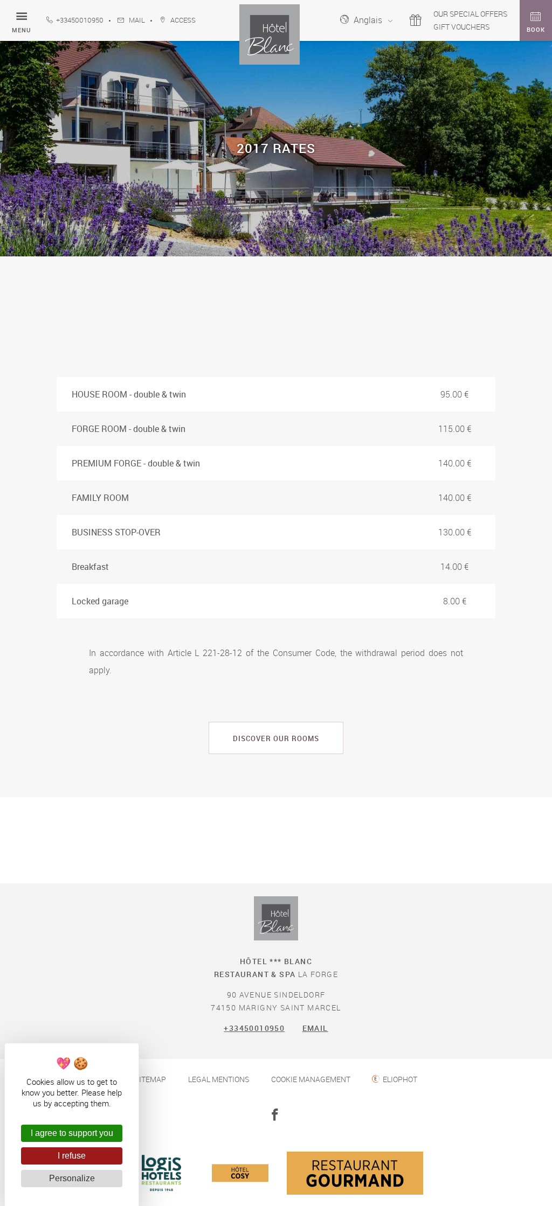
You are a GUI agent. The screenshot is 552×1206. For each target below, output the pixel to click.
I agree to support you (72, 1133)
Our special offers (470, 14)
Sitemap (150, 1079)
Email (315, 1028)
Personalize (72, 1178)
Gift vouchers (461, 27)
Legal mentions (218, 1079)
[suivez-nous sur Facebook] (276, 1115)
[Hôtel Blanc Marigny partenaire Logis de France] (162, 1199)
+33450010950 (80, 20)
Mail (136, 20)
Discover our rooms (276, 738)
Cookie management (310, 1079)
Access (182, 20)
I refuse (72, 1155)
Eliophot (400, 1079)
